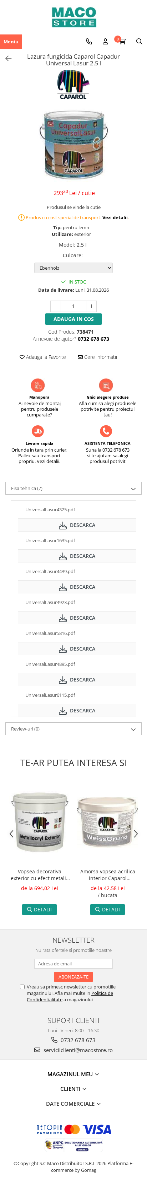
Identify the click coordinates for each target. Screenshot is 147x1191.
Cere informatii (100, 357)
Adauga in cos (74, 319)
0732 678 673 (77, 1040)
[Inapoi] (5, 58)
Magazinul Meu (70, 1074)
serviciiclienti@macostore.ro (77, 1049)
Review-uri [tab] (25, 729)
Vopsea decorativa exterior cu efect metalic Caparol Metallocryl (40, 875)
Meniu (11, 41)
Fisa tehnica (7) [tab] (26, 488)
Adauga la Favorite (45, 357)
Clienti (71, 1088)
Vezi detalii (115, 217)
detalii (43, 909)
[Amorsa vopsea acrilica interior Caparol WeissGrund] (107, 822)
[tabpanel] (73, 145)
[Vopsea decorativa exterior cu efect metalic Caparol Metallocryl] (39, 822)
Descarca (82, 525)
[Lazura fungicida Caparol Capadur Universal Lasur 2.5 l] (73, 145)
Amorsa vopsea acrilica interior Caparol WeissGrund (107, 875)
